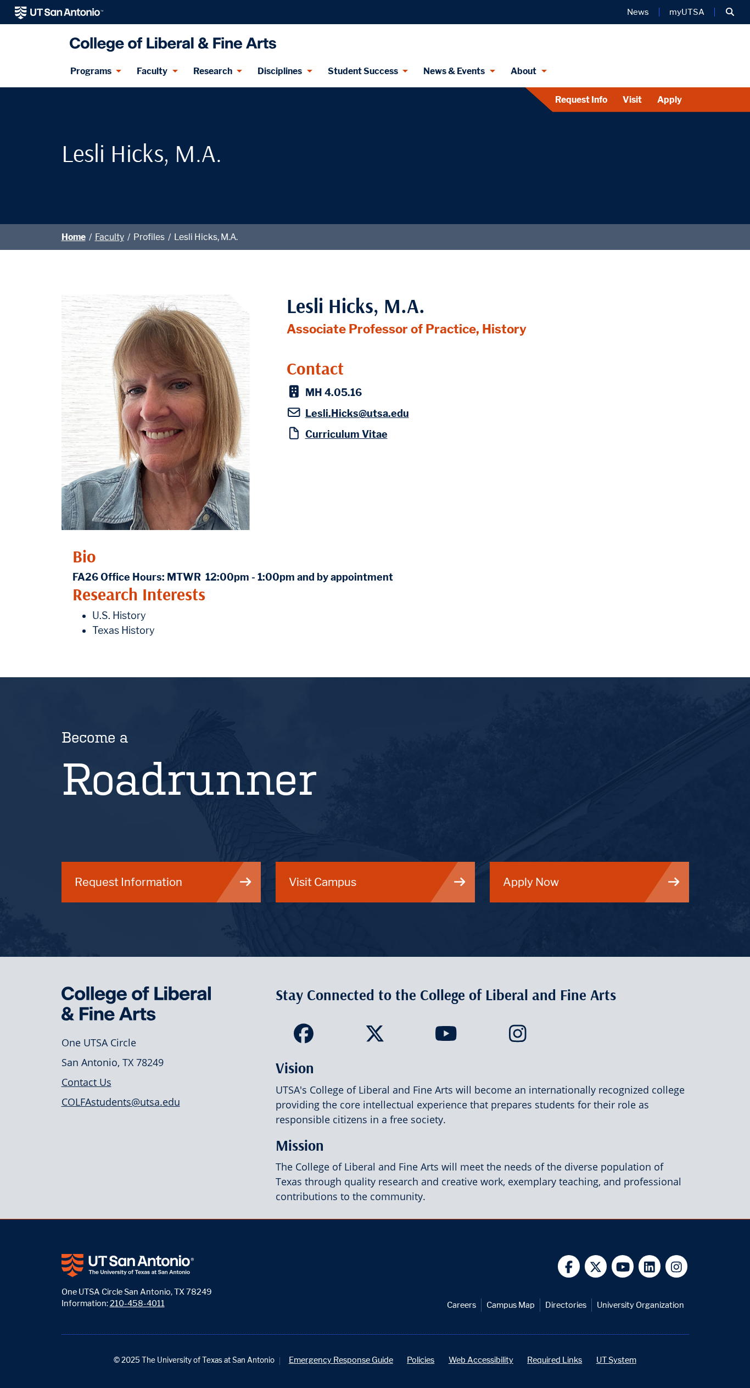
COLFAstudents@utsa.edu (120, 1101)
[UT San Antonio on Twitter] (596, 1266)
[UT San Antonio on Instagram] (676, 1266)
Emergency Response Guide (341, 1359)
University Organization (640, 1304)
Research (212, 71)
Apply (669, 99)
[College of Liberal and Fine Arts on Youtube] (446, 1037)
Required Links (554, 1359)
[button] (730, 12)
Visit (632, 99)
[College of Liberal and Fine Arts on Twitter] (374, 1037)
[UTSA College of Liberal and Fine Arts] (170, 39)
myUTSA (686, 12)
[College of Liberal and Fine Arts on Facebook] (303, 1037)
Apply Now (531, 882)
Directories (565, 1304)
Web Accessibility (481, 1359)
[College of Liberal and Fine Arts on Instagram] (517, 1037)
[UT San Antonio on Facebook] (569, 1266)
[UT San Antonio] (59, 12)
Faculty (152, 71)
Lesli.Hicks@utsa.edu (357, 413)
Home (73, 237)
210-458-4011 (137, 1303)
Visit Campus (322, 882)
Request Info (581, 99)
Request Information (128, 882)
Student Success (363, 71)
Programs (90, 71)
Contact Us (86, 1082)
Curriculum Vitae (346, 434)
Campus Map (510, 1304)
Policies (420, 1359)
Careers (461, 1304)
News (638, 12)
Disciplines (280, 71)
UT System (616, 1359)
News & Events (454, 71)
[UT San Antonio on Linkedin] (650, 1266)
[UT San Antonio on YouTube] (623, 1266)
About (523, 71)
